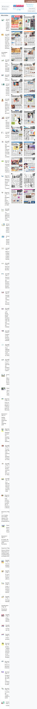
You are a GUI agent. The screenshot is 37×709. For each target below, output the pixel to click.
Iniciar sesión (31, 11)
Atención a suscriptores (30, 5)
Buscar (5, 9)
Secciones (6, 6)
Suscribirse (32, 8)
